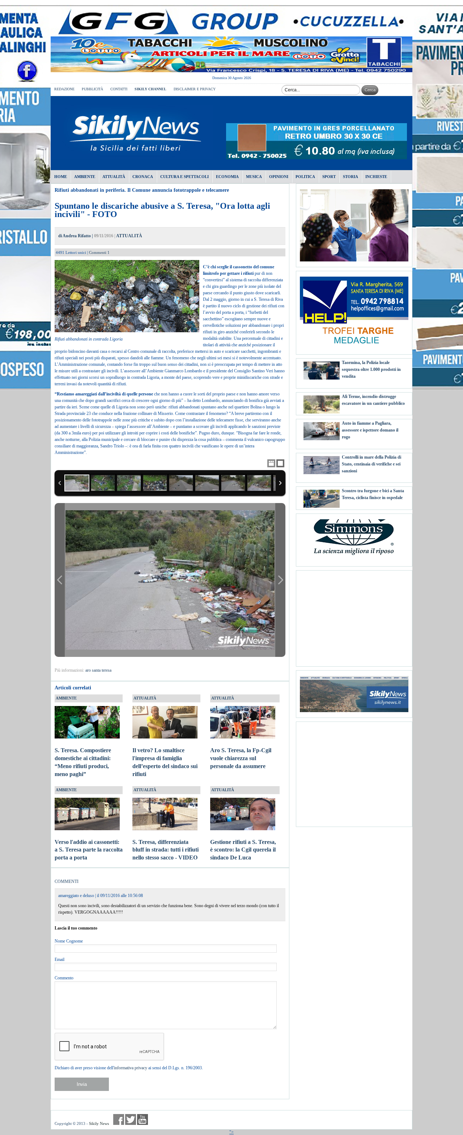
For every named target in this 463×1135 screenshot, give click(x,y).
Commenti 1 (99, 252)
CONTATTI (118, 89)
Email (59, 959)
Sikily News (99, 1123)
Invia (82, 1084)
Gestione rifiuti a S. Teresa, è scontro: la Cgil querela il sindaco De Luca (243, 850)
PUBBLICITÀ (92, 89)
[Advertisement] (354, 616)
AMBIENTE (66, 698)
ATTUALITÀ (129, 235)
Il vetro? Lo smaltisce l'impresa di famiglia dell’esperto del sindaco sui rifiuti (164, 762)
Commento (64, 977)
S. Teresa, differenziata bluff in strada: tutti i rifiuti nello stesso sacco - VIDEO (165, 850)
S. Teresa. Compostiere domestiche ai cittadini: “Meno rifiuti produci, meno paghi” (83, 762)
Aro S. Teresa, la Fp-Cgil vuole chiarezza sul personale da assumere (240, 758)
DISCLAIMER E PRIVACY (195, 89)
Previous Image (60, 580)
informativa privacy (130, 1067)
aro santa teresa (98, 670)
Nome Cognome (69, 941)
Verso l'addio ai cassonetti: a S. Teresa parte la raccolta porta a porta (89, 850)
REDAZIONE (64, 89)
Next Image (280, 580)
